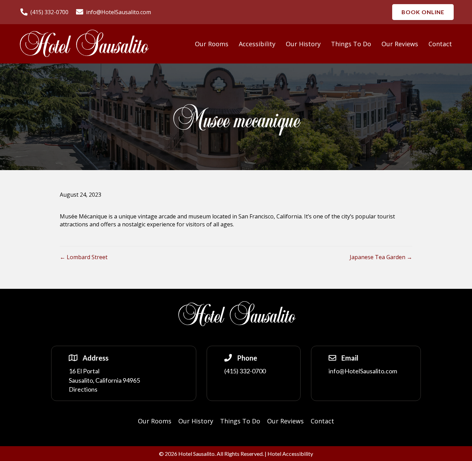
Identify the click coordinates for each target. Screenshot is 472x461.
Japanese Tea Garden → (381, 257)
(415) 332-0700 (245, 371)
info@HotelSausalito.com (363, 371)
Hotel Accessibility (290, 453)
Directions (83, 389)
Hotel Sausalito (83, 46)
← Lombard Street (83, 257)
